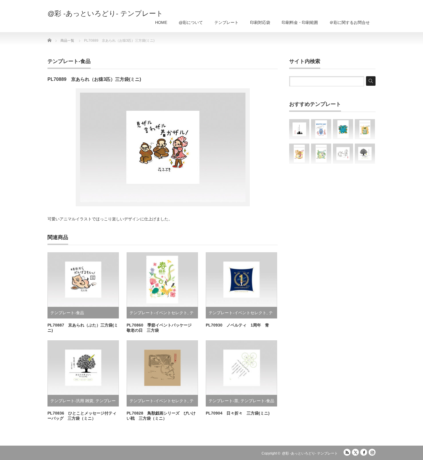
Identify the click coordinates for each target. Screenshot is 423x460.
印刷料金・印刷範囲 (300, 22)
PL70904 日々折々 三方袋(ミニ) (238, 413)
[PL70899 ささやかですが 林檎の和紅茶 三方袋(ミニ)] (299, 129)
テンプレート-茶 (223, 400)
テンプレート (226, 22)
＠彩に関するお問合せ (349, 22)
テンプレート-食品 (69, 61)
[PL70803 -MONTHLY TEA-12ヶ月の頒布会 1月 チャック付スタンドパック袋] (343, 129)
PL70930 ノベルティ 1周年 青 (237, 325)
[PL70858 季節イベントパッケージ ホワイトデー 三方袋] (321, 129)
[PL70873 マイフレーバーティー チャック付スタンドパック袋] (321, 154)
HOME (161, 22)
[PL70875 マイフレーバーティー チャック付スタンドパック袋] (365, 129)
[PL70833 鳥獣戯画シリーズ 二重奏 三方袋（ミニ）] (343, 154)
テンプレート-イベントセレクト (158, 312)
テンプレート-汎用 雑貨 (71, 400)
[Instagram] (372, 452)
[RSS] (347, 452)
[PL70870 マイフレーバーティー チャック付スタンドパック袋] (299, 154)
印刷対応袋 (260, 22)
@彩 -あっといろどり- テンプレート (105, 13)
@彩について (191, 22)
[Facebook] (363, 452)
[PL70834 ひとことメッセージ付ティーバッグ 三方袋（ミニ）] (365, 154)
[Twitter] (355, 452)
